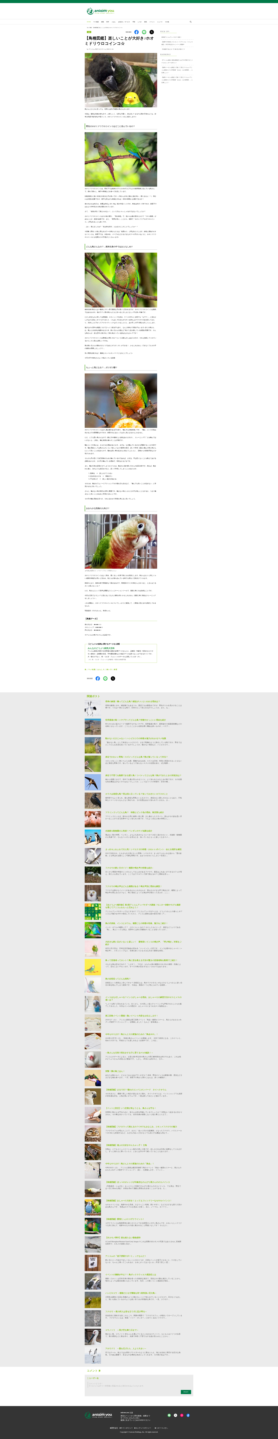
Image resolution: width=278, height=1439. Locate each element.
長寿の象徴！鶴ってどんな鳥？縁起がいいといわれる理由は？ (132, 701)
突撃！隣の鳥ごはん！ (115, 1071)
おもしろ (101, 669)
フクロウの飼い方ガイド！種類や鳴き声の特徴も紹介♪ (129, 868)
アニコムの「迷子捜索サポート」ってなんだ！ (125, 1256)
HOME (89, 22)
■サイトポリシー (126, 1428)
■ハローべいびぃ (161, 1428)
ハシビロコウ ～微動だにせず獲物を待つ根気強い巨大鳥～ (131, 1293)
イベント (152, 22)
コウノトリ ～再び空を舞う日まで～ (122, 1330)
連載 (102, 22)
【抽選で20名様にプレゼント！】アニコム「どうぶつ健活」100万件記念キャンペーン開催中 (177, 43)
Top (88, 27)
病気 (145, 22)
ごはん (114, 22)
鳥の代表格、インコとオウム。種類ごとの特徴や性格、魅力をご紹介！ (136, 923)
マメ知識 (96, 22)
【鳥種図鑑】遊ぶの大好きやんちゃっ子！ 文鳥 (126, 1145)
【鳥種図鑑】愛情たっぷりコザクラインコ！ (124, 1219)
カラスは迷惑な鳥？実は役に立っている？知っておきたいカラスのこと (136, 794)
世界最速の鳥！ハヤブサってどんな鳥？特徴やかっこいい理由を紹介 (135, 720)
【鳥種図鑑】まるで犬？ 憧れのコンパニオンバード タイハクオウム (135, 1090)
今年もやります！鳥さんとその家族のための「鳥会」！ (129, 1164)
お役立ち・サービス (124, 22)
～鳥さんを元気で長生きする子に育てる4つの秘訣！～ (129, 1053)
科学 (107, 22)
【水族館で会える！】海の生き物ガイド (173, 49)
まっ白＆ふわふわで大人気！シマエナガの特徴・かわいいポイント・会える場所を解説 (143, 849)
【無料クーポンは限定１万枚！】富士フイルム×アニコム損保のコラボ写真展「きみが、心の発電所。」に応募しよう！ (177, 70)
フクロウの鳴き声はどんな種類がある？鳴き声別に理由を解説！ (133, 886)
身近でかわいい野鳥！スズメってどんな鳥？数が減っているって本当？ (136, 757)
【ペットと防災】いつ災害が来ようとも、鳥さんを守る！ (130, 1108)
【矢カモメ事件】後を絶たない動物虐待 (123, 1238)
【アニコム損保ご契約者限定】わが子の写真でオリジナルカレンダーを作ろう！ (177, 61)
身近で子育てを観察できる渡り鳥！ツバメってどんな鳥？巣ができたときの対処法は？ (143, 775)
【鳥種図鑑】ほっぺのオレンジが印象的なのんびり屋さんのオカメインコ (137, 1182)
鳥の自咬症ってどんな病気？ (118, 979)
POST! (186, 1392)
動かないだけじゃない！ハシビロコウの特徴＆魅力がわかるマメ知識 (135, 738)
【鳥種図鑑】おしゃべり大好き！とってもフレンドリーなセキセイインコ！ (138, 1201)
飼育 (115, 669)
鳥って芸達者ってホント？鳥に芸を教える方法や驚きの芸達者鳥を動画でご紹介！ (141, 960)
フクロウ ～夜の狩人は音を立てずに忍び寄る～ (126, 1311)
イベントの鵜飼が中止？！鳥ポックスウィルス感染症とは (130, 1274)
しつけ (140, 22)
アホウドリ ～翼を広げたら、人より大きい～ (125, 1348)
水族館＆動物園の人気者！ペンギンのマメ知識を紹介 (128, 831)
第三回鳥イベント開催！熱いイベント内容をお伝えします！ (131, 1016)
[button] (190, 22)
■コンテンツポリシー (142, 1428)
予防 (133, 22)
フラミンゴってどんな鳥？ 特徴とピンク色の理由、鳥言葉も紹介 (134, 812)
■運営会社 (114, 1428)
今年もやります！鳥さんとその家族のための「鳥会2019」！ (131, 1034)
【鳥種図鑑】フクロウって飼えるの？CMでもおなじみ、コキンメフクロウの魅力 (141, 1127)
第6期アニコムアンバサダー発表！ (171, 37)
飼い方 (109, 669)
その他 (167, 22)
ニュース (159, 22)
